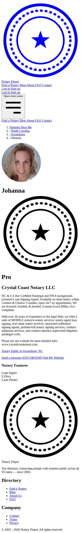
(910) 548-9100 (32, 357)
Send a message (12, 357)
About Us (15, 495)
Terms (13, 519)
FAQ (38, 85)
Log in (6, 88)
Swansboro (18, 134)
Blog (23, 85)
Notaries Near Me (20, 127)
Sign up (15, 88)
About (30, 85)
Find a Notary (11, 85)
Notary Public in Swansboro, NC (22, 351)
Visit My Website (53, 357)
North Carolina (20, 130)
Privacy (14, 523)
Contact (47, 85)
